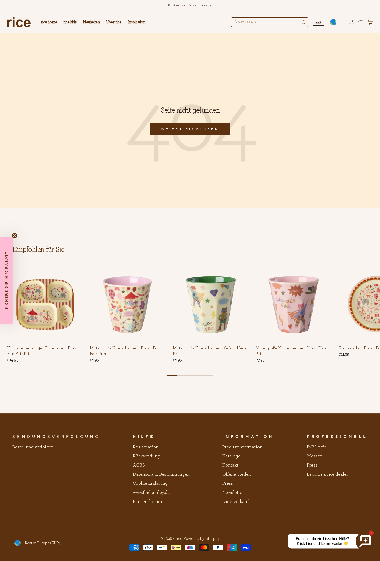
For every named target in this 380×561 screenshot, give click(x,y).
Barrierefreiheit (148, 501)
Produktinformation (242, 447)
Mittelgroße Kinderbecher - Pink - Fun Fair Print (125, 351)
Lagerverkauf (235, 501)
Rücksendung (146, 456)
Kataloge (231, 456)
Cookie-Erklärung (150, 483)
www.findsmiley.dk (151, 492)
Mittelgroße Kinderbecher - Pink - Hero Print (292, 351)
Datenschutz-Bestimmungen (161, 474)
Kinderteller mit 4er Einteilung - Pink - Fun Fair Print (43, 351)
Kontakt (230, 465)
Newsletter (233, 492)
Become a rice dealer (327, 474)
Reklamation (145, 447)
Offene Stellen (236, 474)
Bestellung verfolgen (33, 447)
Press (227, 483)
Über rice (113, 22)
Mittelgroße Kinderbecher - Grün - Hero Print (209, 351)
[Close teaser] (14, 235)
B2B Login (317, 447)
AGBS (139, 465)
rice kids (70, 22)
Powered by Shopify (201, 538)
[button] (75, 274)
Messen (315, 456)
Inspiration (136, 22)
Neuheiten (91, 22)
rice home (49, 22)
